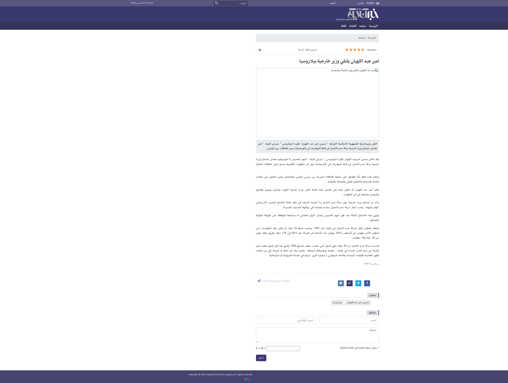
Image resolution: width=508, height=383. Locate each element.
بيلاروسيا (337, 302)
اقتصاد (352, 26)
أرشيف (332, 3)
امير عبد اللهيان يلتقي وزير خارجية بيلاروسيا (339, 61)
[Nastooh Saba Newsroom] (246, 379)
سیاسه (362, 26)
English (370, 3)
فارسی (360, 3)
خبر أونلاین (357, 15)
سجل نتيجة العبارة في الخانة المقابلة (359, 348)
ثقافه (343, 26)
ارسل (261, 358)
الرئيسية (373, 26)
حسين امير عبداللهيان (358, 302)
